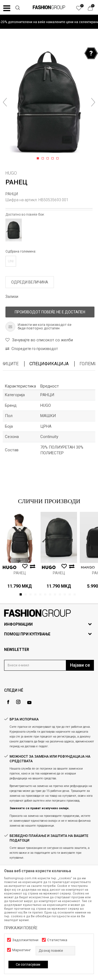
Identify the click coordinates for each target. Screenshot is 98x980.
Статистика (57, 940)
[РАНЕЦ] (19, 537)
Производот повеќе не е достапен (50, 312)
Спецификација (49, 363)
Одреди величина (29, 282)
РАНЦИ (11, 194)
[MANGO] (88, 567)
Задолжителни (25, 940)
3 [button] (48, 158)
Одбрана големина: (20, 251)
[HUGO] (9, 567)
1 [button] (38, 158)
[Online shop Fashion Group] (49, 7)
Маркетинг (21, 950)
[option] (49, 22)
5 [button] (58, 158)
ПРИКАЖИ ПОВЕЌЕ (21, 928)
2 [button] (43, 158)
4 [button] (53, 158)
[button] (17, 8)
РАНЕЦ (20, 573)
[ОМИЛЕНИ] (81, 9)
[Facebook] (8, 702)
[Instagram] (18, 702)
